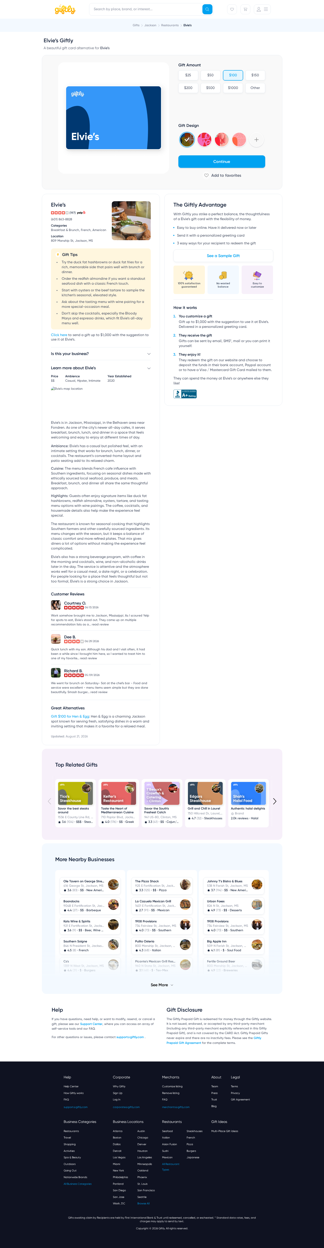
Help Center (71, 1086)
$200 (188, 88)
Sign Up (117, 1093)
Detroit (117, 1151)
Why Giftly (119, 1086)
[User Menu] (262, 9)
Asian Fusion (169, 1144)
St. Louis (142, 1183)
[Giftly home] (64, 10)
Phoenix (142, 1177)
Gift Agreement (240, 1099)
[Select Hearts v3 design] (239, 139)
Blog (214, 1106)
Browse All (143, 1203)
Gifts (136, 25)
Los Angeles (144, 1157)
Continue (221, 161)
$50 (210, 75)
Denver (141, 1144)
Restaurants (71, 1131)
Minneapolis (144, 1164)
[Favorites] (232, 9)
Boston (117, 1137)
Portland (118, 1183)
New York (118, 1170)
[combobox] (151, 9)
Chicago (142, 1137)
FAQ (66, 1099)
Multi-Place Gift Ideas (224, 1131)
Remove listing (170, 1093)
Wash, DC (119, 1203)
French (191, 1137)
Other (255, 88)
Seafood (167, 1131)
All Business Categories (78, 1183)
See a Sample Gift (223, 255)
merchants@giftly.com (176, 1107)
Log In (116, 1099)
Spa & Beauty (72, 1157)
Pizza (190, 1144)
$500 (210, 88)
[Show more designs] (256, 139)
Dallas (116, 1144)
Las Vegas (119, 1157)
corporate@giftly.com (126, 1107)
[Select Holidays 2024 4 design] (187, 139)
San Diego (119, 1190)
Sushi (165, 1151)
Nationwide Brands (75, 1177)
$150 (255, 75)
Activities (69, 1151)
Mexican (167, 1157)
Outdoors (69, 1164)
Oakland (142, 1170)
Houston (142, 1151)
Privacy (235, 1093)
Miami (116, 1164)
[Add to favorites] (221, 175)
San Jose (118, 1197)
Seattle (142, 1197)
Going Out (70, 1170)
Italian (166, 1137)
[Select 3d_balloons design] (221, 139)
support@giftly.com (130, 1037)
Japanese (193, 1157)
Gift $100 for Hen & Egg (70, 716)
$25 (188, 75)
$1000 (233, 88)
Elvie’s (187, 25)
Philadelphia (120, 1177)
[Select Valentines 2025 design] (204, 139)
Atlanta (117, 1131)
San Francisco (146, 1190)
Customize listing (172, 1086)
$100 (233, 75)
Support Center (91, 1024)
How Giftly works (74, 1093)
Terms (234, 1086)
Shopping (70, 1144)
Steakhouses (194, 1131)
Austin (141, 1131)
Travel (67, 1137)
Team (214, 1086)
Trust (214, 1099)
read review (100, 624)
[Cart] (245, 9)
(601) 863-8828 (61, 219)
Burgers (191, 1151)
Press (214, 1093)
